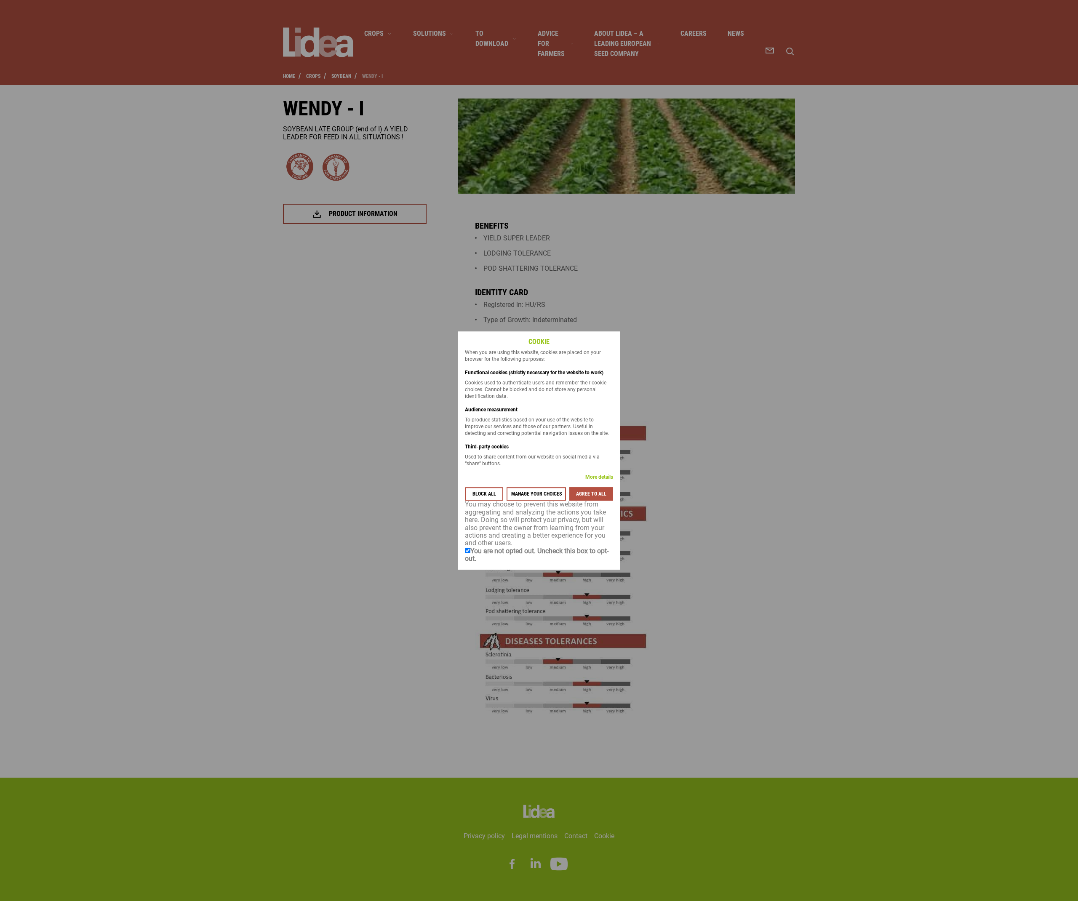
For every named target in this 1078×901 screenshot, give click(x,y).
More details (599, 477)
